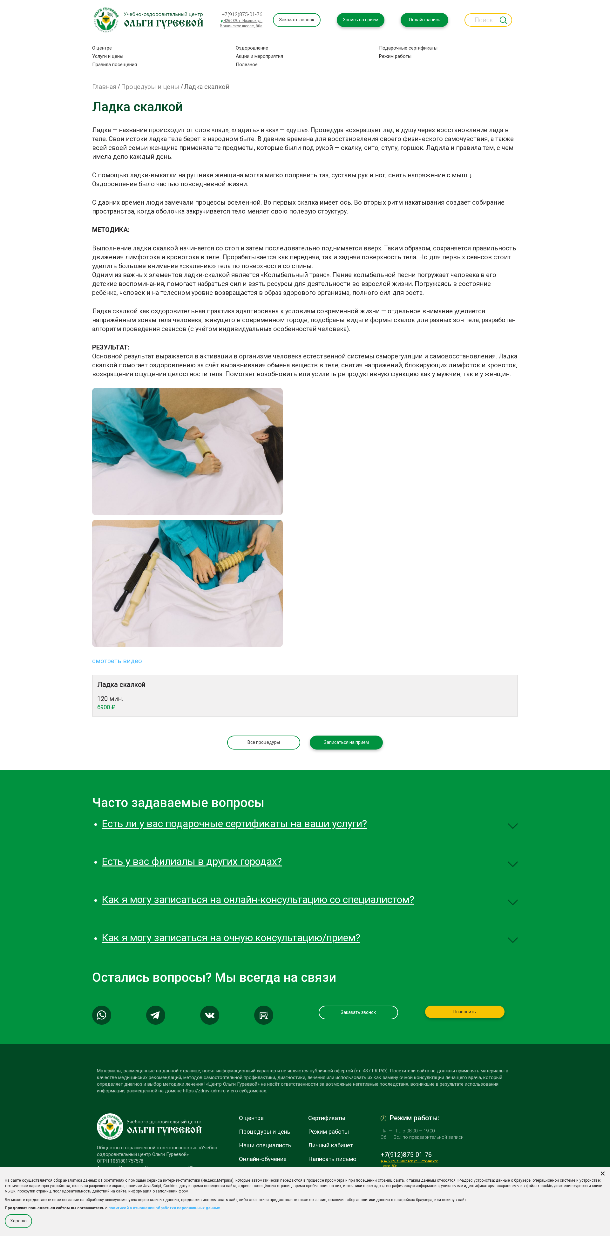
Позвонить (464, 1011)
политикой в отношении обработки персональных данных (164, 1208)
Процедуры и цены (150, 87)
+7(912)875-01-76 (242, 14)
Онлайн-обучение (263, 1159)
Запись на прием (360, 19)
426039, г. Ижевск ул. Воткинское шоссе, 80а (241, 23)
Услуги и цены (107, 56)
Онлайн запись (424, 19)
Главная (104, 87)
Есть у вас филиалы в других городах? (192, 861)
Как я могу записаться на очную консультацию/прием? (231, 938)
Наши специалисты (266, 1145)
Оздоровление (252, 48)
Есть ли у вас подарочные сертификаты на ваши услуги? (234, 824)
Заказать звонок (296, 19)
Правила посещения (114, 64)
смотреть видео (117, 661)
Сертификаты (326, 1118)
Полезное (247, 64)
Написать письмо (332, 1159)
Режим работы (395, 56)
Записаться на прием (346, 742)
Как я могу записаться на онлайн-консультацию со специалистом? (258, 899)
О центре (102, 48)
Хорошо (18, 1220)
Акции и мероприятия (259, 56)
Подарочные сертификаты (408, 48)
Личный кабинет (330, 1145)
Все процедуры (263, 742)
